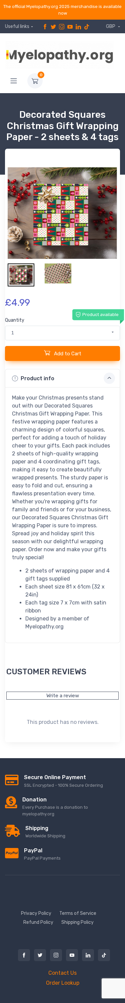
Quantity (14, 320)
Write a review (62, 696)
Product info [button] (37, 378)
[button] (62, 333)
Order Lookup (62, 983)
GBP (111, 26)
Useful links (17, 26)
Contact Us (62, 973)
